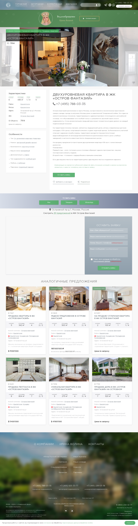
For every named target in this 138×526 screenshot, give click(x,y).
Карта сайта (53, 498)
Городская (21, 5)
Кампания (63, 462)
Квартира (36, 138)
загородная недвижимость (69, 489)
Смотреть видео (91, 18)
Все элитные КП (88, 498)
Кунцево (26, 404)
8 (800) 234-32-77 (124, 505)
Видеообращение (66, 16)
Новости (77, 467)
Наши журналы (79, 456)
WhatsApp (89, 202)
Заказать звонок (124, 6)
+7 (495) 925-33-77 (69, 486)
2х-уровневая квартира (23, 138)
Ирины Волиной (66, 20)
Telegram (69, 202)
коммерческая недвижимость (96, 489)
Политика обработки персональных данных (69, 503)
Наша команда (79, 462)
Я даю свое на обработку (107, 260)
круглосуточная (28, 146)
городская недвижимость (42, 489)
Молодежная (34, 336)
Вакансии (63, 472)
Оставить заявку (63, 175)
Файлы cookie (69, 505)
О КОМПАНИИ (44, 444)
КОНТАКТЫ (96, 444)
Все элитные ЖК (70, 498)
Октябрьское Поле (58, 409)
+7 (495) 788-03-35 (123, 3)
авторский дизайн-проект (27, 142)
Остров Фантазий (27, 116)
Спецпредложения (59, 467)
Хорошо (130, 522)
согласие (106, 259)
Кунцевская (24, 336)
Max (48, 202)
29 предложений (62, 213)
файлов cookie (87, 523)
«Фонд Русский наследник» (55, 456)
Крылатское (25, 104)
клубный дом (31, 159)
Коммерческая (54, 5)
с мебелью (21, 163)
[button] (10, 56)
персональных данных (101, 261)
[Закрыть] (134, 13)
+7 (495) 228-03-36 (96, 486)
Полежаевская (13, 338)
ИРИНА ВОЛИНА (71, 444)
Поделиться (85, 182)
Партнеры (77, 472)
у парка (26, 155)
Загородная (37, 5)
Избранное (71, 4)
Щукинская (70, 409)
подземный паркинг (26, 167)
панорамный (25, 150)
